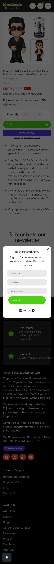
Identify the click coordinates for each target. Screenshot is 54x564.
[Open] (6, 557)
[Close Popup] (47, 249)
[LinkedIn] (29, 310)
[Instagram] (25, 310)
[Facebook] (20, 310)
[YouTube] (33, 310)
